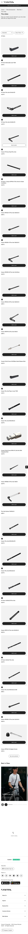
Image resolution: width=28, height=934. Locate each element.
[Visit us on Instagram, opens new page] (6, 875)
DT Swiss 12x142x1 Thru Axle (7, 660)
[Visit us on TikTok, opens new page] (17, 875)
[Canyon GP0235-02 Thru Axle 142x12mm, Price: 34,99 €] (14, 258)
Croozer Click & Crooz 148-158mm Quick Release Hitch (13, 361)
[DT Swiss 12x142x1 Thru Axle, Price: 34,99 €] (14, 645)
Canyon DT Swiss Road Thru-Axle (8, 152)
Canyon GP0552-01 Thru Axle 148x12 (9, 481)
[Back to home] (9, 2)
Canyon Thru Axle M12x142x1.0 (8, 570)
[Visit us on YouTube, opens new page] (10, 875)
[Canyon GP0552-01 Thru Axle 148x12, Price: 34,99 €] (14, 467)
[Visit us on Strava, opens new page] (13, 875)
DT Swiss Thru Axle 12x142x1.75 (8, 92)
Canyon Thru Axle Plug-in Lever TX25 (9, 391)
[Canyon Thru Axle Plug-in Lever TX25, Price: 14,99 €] (14, 376)
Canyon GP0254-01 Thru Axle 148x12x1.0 (10, 242)
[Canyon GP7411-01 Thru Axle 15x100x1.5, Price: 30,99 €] (14, 616)
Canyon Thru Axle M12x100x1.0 (8, 420)
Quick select (14, 145)
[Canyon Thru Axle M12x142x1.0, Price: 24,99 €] (14, 556)
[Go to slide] (15, 804)
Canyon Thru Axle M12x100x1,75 (8, 541)
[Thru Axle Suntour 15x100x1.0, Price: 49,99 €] (14, 497)
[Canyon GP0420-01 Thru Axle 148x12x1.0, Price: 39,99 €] (14, 198)
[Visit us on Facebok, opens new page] (2, 875)
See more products (14, 756)
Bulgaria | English (8, 930)
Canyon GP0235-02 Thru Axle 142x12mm (10, 272)
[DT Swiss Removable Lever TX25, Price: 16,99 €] (14, 48)
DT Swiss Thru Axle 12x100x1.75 (8, 122)
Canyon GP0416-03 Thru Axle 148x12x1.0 (10, 302)
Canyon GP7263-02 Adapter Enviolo (9, 749)
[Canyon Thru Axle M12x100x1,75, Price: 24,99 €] (14, 526)
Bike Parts (19, 9)
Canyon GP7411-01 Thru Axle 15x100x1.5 (10, 630)
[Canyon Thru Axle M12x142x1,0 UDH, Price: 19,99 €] (14, 675)
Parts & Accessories (10, 9)
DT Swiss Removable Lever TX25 (8, 62)
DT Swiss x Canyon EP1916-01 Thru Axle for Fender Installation (12, 182)
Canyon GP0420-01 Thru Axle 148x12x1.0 (10, 212)
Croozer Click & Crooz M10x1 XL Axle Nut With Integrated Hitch (11, 451)
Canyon (2, 9)
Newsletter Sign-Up (8, 868)
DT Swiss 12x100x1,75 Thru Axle (8, 600)
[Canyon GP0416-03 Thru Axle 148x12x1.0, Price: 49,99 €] (14, 287)
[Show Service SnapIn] (26, 467)
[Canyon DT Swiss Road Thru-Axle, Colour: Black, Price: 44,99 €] (14, 137)
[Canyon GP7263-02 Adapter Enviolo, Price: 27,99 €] (14, 734)
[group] (14, 786)
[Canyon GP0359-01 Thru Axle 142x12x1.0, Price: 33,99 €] (14, 705)
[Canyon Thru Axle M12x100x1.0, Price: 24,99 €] (14, 406)
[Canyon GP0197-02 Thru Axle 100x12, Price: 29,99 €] (14, 317)
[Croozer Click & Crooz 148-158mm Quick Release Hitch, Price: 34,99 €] (14, 347)
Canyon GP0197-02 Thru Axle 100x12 (9, 331)
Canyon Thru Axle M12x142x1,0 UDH (9, 689)
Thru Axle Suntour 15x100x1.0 (7, 511)
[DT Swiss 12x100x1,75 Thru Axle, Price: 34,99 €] (14, 586)
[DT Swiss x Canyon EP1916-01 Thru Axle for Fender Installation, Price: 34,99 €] (14, 167)
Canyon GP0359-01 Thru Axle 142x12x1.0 (10, 719)
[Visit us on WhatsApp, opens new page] (21, 875)
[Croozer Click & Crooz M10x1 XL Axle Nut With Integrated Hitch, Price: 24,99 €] (14, 436)
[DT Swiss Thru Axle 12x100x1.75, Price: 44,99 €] (14, 107)
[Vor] (6, 804)
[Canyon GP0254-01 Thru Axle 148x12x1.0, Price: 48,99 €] (14, 228)
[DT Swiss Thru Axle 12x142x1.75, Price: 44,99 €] (14, 78)
